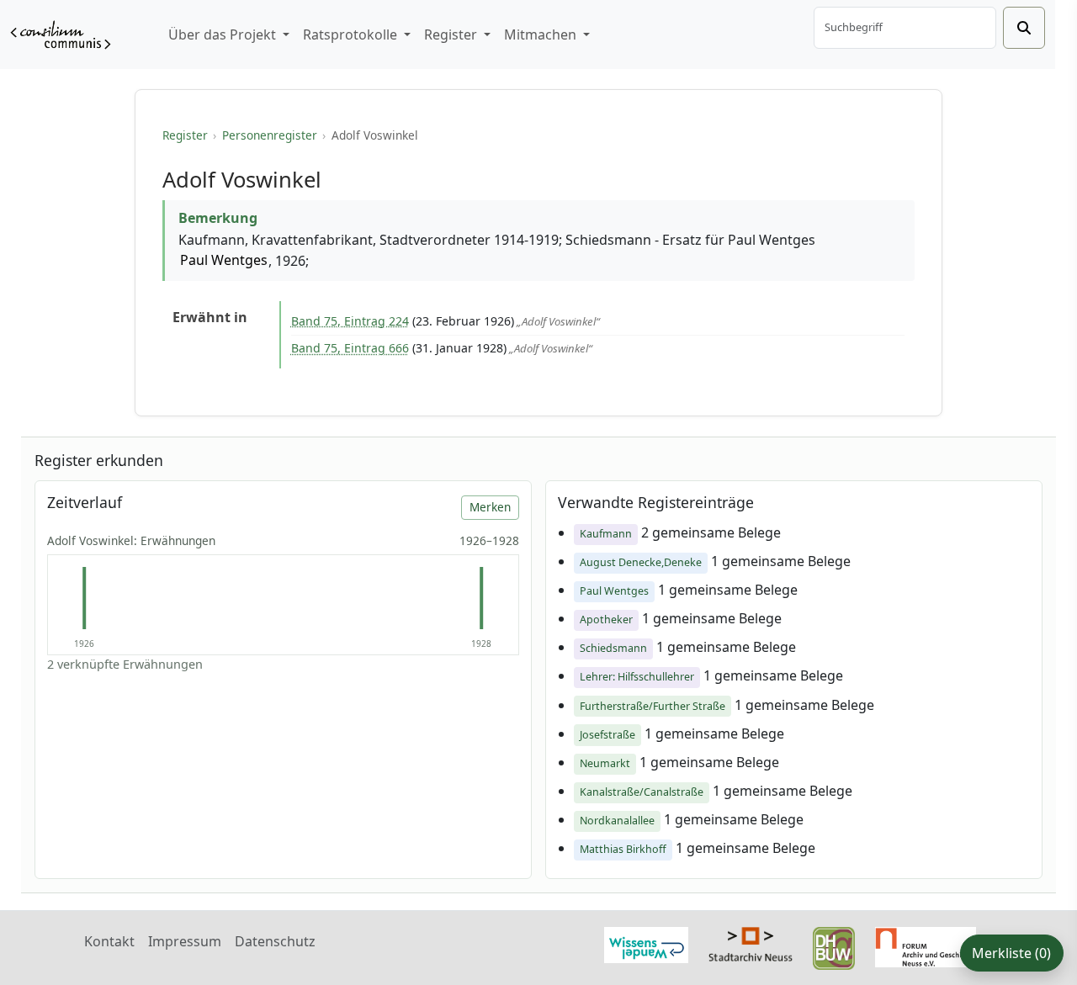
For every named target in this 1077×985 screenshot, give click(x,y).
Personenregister (269, 135)
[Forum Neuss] (925, 945)
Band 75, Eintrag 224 (350, 321)
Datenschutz (275, 941)
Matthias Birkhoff (623, 849)
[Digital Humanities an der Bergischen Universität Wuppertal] (834, 947)
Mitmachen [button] (542, 34)
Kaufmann (606, 534)
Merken (490, 507)
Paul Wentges (224, 260)
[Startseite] (60, 35)
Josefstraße (607, 735)
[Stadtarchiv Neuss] (750, 943)
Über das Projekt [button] (223, 34)
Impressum (184, 941)
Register (185, 135)
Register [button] (452, 34)
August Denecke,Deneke (641, 562)
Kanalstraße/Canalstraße (641, 792)
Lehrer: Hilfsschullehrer (637, 677)
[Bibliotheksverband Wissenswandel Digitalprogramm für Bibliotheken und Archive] (646, 944)
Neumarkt (605, 763)
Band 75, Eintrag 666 (350, 348)
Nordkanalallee (617, 820)
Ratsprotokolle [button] (352, 34)
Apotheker (606, 619)
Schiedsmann (613, 648)
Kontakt (109, 941)
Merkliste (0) (1011, 953)
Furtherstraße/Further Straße (652, 706)
